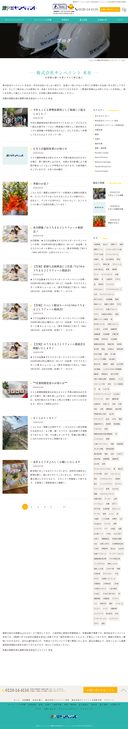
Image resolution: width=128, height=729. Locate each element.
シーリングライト (106, 484)
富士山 (113, 548)
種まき (120, 469)
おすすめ (115, 489)
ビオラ (117, 279)
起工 (95, 484)
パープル (97, 514)
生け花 (111, 414)
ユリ (95, 603)
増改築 (114, 269)
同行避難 (97, 369)
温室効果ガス (98, 424)
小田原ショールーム (108, 578)
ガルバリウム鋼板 (100, 359)
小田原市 (109, 279)
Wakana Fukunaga (103, 161)
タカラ (96, 578)
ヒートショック (107, 274)
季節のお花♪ (41, 183)
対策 (119, 404)
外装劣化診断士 (107, 314)
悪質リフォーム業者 (101, 319)
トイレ (105, 608)
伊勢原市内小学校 (100, 414)
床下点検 (97, 509)
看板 (106, 454)
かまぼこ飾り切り (109, 593)
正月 (106, 474)
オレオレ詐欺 (98, 449)
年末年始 (97, 459)
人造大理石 (113, 588)
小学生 (108, 534)
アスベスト (98, 429)
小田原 (96, 519)
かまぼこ (97, 593)
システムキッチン (106, 479)
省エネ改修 (114, 374)
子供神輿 (114, 339)
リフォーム (119, 603)
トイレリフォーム (112, 254)
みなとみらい (98, 289)
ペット (120, 379)
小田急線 (97, 573)
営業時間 (106, 459)
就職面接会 (105, 539)
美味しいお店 (98, 569)
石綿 (106, 429)
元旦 (95, 294)
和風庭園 (97, 334)
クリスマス (110, 284)
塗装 (116, 299)
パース (96, 274)
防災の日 (97, 364)
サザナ (96, 314)
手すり (96, 623)
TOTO (119, 304)
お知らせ (106, 404)
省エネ (105, 244)
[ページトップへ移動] (123, 690)
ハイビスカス (98, 439)
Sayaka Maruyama (103, 166)
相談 (106, 354)
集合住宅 (109, 613)
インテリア (98, 529)
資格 (116, 314)
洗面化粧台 (98, 499)
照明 (107, 439)
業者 (107, 489)
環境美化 (112, 379)
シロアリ (97, 264)
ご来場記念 (107, 583)
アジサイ (115, 598)
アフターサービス (100, 618)
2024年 (96, 464)
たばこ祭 (106, 389)
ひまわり (120, 454)
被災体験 (118, 409)
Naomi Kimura (101, 157)
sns (121, 519)
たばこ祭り (117, 534)
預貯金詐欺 (110, 449)
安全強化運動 (116, 539)
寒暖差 (96, 279)
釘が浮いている (99, 324)
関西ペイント (98, 249)
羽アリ (114, 504)
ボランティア (98, 419)
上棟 (115, 499)
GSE (116, 573)
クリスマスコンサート (113, 289)
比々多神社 (110, 259)
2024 (114, 419)
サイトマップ (87, 709)
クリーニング (98, 489)
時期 (95, 494)
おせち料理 (98, 474)
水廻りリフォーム (100, 553)
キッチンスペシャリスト (102, 469)
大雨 (101, 409)
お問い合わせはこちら (110, 9)
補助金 (96, 374)
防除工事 (106, 264)
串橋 (118, 569)
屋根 (97, 134)
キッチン (97, 608)
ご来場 (116, 583)
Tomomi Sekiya (101, 171)
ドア (106, 529)
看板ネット (98, 304)
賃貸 (120, 419)
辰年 (103, 464)
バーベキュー (98, 504)
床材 (109, 384)
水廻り (98, 139)
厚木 (95, 479)
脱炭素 (108, 424)
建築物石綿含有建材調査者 (103, 434)
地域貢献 (97, 244)
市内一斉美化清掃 (100, 379)
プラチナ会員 (98, 254)
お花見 (105, 329)
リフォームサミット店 (113, 249)
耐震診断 (114, 608)
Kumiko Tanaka (101, 152)
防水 (116, 613)
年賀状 (96, 259)
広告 (112, 454)
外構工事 (115, 334)
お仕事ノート (98, 534)
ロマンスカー (107, 573)
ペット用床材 (118, 384)
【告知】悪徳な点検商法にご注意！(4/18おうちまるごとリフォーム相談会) (59, 268)
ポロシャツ (116, 509)
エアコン (118, 484)
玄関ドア (114, 244)
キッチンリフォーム (107, 294)
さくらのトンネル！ (45, 418)
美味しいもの (112, 564)
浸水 (95, 409)
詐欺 (112, 444)
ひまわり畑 (110, 569)
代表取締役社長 (117, 544)
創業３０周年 (109, 304)
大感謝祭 (97, 583)
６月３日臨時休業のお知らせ (50, 148)
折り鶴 (113, 354)
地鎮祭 (117, 479)
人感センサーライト (101, 444)
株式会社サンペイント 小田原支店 (109, 125)
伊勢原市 (105, 548)
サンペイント (98, 399)
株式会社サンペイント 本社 (106, 120)
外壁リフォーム (113, 324)
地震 (107, 504)
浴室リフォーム (111, 309)
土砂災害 (120, 364)
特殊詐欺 (120, 444)
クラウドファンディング (102, 394)
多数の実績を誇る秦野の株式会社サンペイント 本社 (27, 98)
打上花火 (117, 394)
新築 (107, 269)
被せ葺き (112, 359)
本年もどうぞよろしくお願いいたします (56, 462)
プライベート (116, 264)
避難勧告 (109, 409)
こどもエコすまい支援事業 (112, 369)
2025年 (121, 548)
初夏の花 (103, 603)
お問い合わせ (104, 544)
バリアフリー (113, 618)
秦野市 (100, 284)
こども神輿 (105, 519)
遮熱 (103, 623)
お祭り (96, 539)
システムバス (98, 309)
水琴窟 (96, 339)
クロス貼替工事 (114, 559)
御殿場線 (97, 598)
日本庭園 (106, 334)
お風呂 (113, 529)
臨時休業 (115, 399)
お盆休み (111, 349)
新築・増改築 (100, 148)
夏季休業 (120, 349)
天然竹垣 (105, 339)
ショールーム (115, 474)
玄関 (114, 524)
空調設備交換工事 (100, 559)
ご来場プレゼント (100, 588)
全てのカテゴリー (102, 116)
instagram (97, 524)
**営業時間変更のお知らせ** (50, 383)
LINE (95, 544)
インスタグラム (99, 564)
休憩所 (114, 519)
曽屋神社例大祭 (99, 344)
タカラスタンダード (107, 494)
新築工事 (111, 344)
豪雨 (112, 364)
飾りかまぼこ (98, 299)
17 (64, 506)
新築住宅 (105, 374)
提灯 (107, 399)
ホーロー (108, 499)
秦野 (110, 603)
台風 (113, 404)
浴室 (116, 274)
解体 (121, 244)
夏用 (104, 514)
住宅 (107, 419)
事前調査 (117, 424)
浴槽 (119, 529)
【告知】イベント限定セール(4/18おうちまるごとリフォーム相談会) (59, 307)
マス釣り (97, 329)
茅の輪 (96, 349)
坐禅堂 (119, 344)
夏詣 (103, 349)
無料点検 (98, 143)
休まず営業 (98, 354)
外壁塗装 (98, 129)
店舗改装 (114, 329)
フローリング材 (99, 384)
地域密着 (109, 299)
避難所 (105, 364)
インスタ (107, 524)
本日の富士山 (98, 269)
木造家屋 (106, 509)
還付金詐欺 (98, 454)
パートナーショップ (116, 553)
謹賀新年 (115, 459)
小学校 (96, 548)
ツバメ (111, 514)
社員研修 (97, 404)
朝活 (118, 259)
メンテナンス (98, 613)
